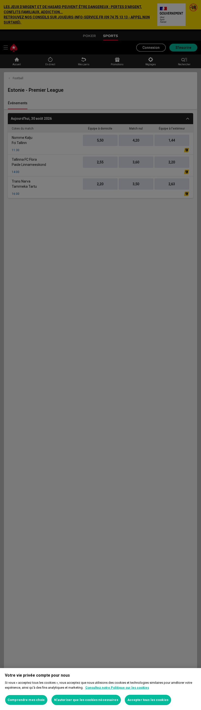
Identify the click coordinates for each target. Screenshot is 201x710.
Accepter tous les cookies (147, 700)
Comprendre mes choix (26, 700)
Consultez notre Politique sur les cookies (117, 687)
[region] (100, 689)
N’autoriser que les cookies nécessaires (86, 700)
